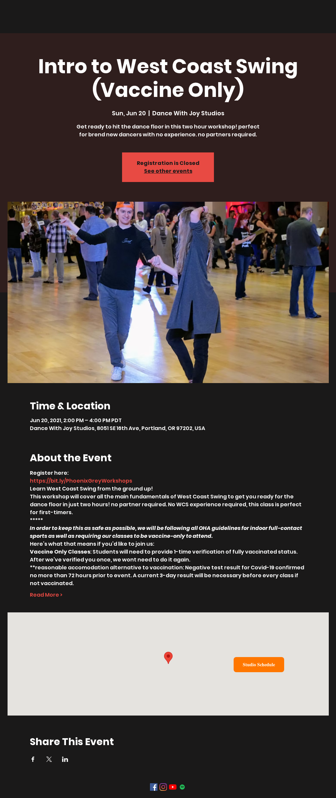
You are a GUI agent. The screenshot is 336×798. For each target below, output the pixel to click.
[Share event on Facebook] (33, 759)
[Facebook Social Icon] (154, 787)
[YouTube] (173, 787)
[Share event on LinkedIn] (65, 759)
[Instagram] (163, 787)
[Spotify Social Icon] (182, 787)
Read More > (46, 595)
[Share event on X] (49, 759)
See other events (168, 171)
